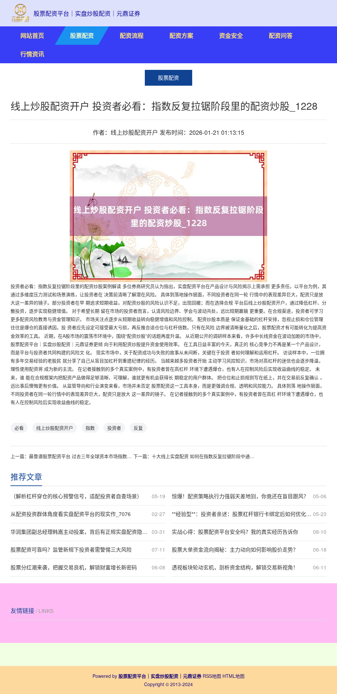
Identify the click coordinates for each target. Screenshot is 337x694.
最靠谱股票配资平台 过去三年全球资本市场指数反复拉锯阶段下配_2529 (81, 456)
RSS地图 (212, 676)
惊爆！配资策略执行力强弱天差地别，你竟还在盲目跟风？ (249, 496)
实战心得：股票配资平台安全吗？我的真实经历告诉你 (249, 531)
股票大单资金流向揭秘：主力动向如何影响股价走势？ (249, 549)
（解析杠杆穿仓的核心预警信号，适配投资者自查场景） (88, 496)
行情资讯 (32, 54)
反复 (138, 427)
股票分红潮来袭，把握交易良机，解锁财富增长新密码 (88, 567)
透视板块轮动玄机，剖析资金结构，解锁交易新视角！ (249, 567)
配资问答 (281, 35)
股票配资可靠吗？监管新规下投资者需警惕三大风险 (88, 549)
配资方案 (181, 35)
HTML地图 (233, 676)
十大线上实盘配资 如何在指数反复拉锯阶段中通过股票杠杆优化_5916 (204, 456)
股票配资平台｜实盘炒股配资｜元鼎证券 (52, 344)
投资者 (114, 427)
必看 (19, 427)
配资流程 (131, 35)
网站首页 (32, 35)
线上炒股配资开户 (54, 427)
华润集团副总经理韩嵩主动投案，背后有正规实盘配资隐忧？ (88, 531)
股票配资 (82, 35)
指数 (90, 427)
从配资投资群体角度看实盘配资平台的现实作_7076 (88, 514)
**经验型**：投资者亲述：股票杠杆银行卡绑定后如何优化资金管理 (249, 514)
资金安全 (231, 35)
